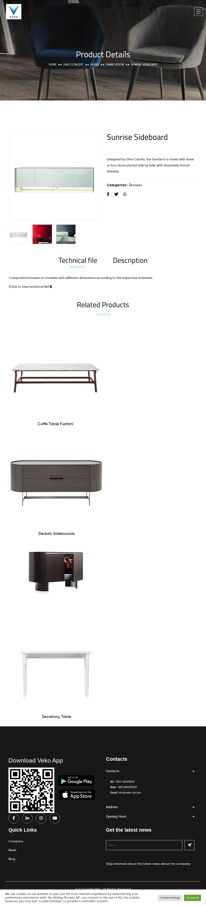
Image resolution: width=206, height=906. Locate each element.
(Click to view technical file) (29, 287)
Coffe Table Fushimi (55, 424)
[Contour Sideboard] (55, 571)
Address (112, 807)
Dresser (135, 185)
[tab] (78, 260)
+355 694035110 (127, 787)
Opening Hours (116, 816)
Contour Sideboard (55, 607)
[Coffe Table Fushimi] (55, 370)
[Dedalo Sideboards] (56, 480)
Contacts (112, 771)
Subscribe (189, 845)
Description (130, 260)
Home (52, 64)
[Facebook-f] (13, 818)
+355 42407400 (125, 781)
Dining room (115, 64)
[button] (152, 771)
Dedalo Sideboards (56, 534)
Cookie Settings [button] (170, 898)
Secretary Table (56, 717)
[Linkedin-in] (27, 818)
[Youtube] (54, 818)
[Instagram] (41, 818)
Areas (94, 64)
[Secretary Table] (56, 663)
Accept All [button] (192, 898)
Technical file (78, 260)
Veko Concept (73, 64)
